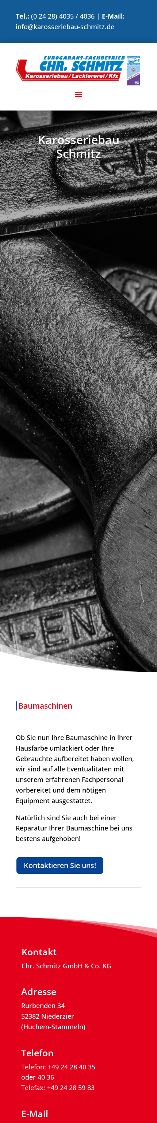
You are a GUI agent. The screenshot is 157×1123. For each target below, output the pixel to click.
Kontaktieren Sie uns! (60, 865)
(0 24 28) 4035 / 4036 (63, 16)
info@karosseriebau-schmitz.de (65, 26)
